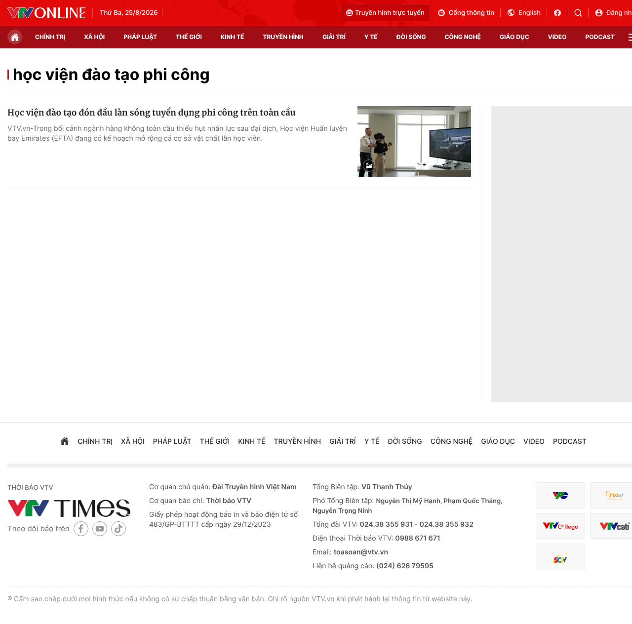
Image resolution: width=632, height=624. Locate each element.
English (529, 13)
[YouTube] (99, 528)
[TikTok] (118, 528)
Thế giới (189, 36)
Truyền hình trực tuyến (390, 13)
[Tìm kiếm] (581, 12)
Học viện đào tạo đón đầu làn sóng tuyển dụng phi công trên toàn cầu (151, 112)
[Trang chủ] (14, 37)
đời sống (411, 36)
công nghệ (463, 36)
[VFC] (560, 495)
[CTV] (560, 526)
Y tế (371, 36)
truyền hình (283, 36)
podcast (600, 36)
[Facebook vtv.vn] (560, 12)
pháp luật (140, 36)
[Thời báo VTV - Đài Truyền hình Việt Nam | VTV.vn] (46, 12)
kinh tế (232, 36)
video (557, 36)
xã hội (94, 36)
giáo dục (514, 36)
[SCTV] (560, 558)
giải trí (334, 36)
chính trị (50, 36)
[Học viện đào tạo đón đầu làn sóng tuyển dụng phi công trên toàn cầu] (414, 141)
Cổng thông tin (471, 13)
